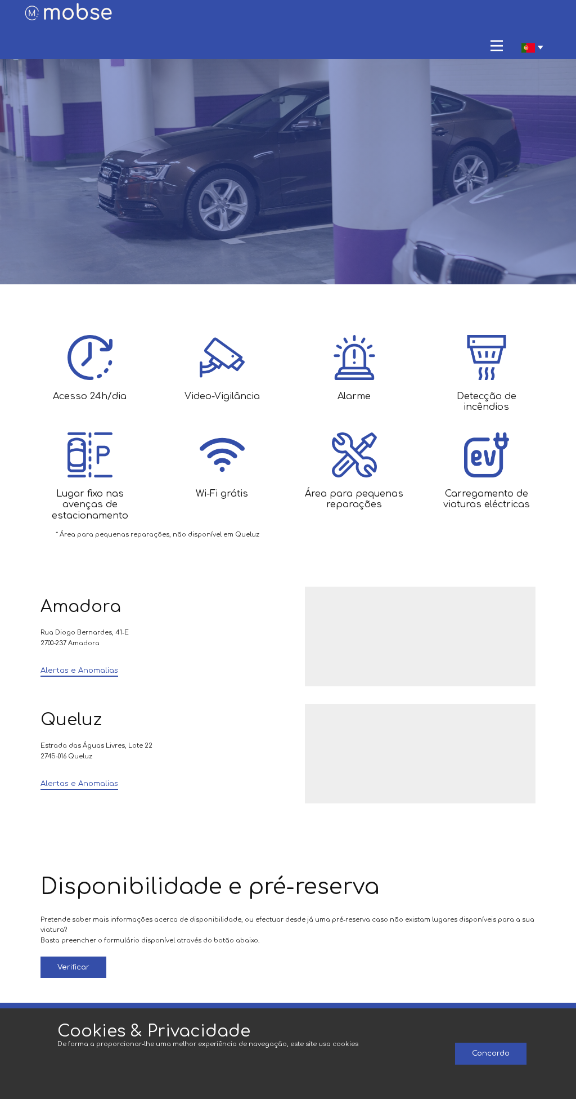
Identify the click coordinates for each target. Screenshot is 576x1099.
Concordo (491, 1053)
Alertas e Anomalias (79, 670)
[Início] (69, 13)
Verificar (73, 967)
